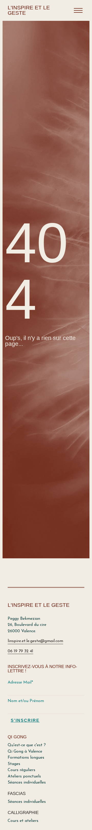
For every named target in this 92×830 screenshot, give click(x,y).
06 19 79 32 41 (20, 651)
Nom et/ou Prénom (26, 701)
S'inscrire (25, 720)
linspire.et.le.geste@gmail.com (35, 641)
